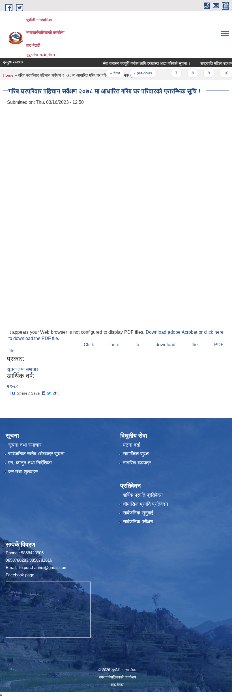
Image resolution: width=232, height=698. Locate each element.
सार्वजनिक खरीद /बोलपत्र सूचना (36, 453)
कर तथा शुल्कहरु (23, 471)
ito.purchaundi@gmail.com (43, 567)
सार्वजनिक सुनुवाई (138, 513)
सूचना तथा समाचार (22, 369)
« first (105, 73)
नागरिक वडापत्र (137, 463)
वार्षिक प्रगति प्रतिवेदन (143, 495)
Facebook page (20, 574)
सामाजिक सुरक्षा (136, 453)
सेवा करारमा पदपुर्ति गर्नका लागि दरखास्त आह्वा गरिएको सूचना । (136, 63)
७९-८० (13, 386)
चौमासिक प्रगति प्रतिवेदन (145, 504)
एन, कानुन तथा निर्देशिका (30, 463)
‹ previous (133, 73)
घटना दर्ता (131, 445)
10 (216, 73)
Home (8, 75)
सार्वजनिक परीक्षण (138, 521)
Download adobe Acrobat (172, 332)
